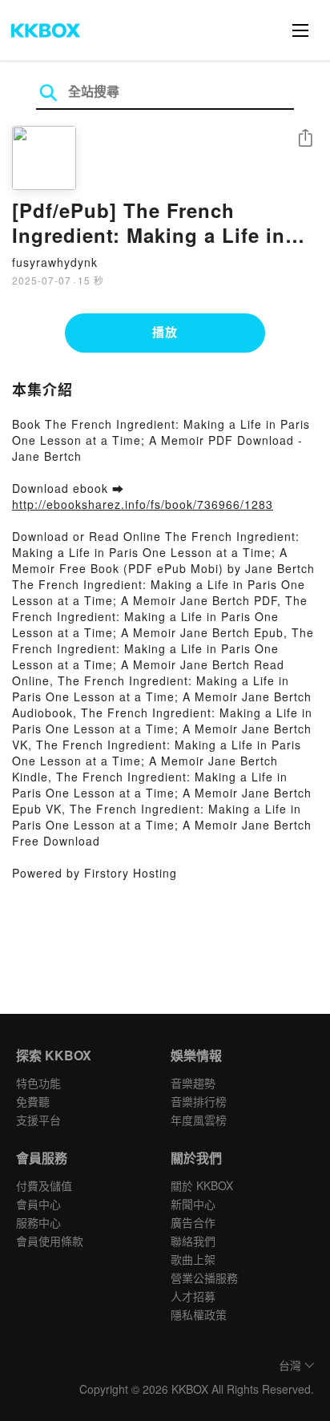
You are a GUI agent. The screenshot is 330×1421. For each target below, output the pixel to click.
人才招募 (193, 1296)
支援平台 (38, 1120)
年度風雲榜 (199, 1120)
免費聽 (33, 1101)
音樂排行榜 (199, 1101)
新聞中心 (193, 1204)
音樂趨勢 (193, 1083)
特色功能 (38, 1083)
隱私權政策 (199, 1314)
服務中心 (38, 1222)
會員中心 (38, 1204)
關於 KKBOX (202, 1185)
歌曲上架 (193, 1259)
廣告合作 (193, 1222)
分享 (305, 139)
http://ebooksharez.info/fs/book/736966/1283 (142, 504)
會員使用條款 (49, 1241)
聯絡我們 (193, 1241)
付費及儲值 (44, 1185)
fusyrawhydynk (55, 262)
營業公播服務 (204, 1278)
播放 (165, 332)
